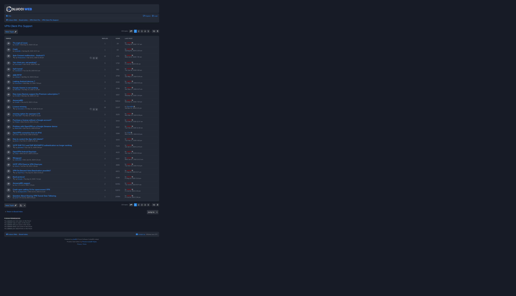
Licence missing (19, 107)
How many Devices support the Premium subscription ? (36, 94)
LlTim (16, 134)
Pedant (17, 122)
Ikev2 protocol (19, 177)
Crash (15, 49)
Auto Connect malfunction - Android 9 (28, 56)
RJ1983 (17, 96)
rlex (16, 185)
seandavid (18, 70)
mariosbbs (18, 160)
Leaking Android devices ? (24, 81)
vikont (17, 166)
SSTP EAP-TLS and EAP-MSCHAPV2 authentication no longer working (42, 145)
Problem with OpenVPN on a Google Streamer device (35, 126)
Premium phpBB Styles (89, 241)
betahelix (18, 51)
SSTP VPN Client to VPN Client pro (27, 164)
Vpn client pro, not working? (25, 63)
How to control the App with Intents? (28, 139)
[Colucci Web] (19, 8)
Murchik (17, 89)
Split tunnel (17, 69)
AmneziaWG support (21, 183)
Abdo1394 (18, 128)
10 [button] (154, 31)
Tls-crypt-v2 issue (20, 43)
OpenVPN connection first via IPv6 (27, 133)
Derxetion (21, 109)
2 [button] (138, 31)
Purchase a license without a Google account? (32, 120)
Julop (16, 153)
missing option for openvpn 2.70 (26, 114)
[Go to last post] (132, 43)
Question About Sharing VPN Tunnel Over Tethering (34, 196)
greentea (20, 147)
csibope (17, 77)
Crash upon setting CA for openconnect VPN (31, 190)
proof (16, 197)
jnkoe (16, 141)
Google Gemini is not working (25, 88)
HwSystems (22, 57)
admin (129, 43)
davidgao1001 (22, 191)
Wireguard (17, 158)
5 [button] (148, 31)
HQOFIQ (21, 173)
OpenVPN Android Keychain (24, 152)
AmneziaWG (18, 100)
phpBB (74, 239)
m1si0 (17, 45)
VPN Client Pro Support (18, 26)
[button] (131, 31)
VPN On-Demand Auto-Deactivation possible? (32, 171)
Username (18, 64)
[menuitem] (8, 16)
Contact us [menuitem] (141, 234)
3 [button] (141, 31)
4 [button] (145, 31)
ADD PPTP (17, 75)
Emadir (17, 102)
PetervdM (18, 115)
